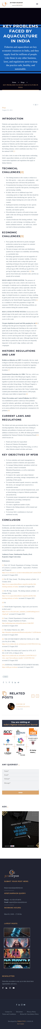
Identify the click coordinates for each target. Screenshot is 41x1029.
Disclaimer (19, 1012)
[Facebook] (3, 682)
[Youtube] (13, 988)
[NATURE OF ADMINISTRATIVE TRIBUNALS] (12, 706)
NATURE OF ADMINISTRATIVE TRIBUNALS (23, 706)
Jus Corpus (20, 1024)
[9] (9, 410)
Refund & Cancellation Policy (29, 1014)
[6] (36, 323)
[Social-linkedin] (6, 988)
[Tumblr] (12, 682)
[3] (22, 236)
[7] (9, 370)
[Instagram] (10, 988)
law (6, 676)
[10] (37, 435)
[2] (22, 172)
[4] (30, 271)
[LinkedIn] (15, 682)
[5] (37, 300)
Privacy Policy (31, 1012)
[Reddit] (18, 682)
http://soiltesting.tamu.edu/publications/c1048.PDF (18, 623)
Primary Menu (37, 3)
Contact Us (8, 1012)
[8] (27, 394)
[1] (14, 151)
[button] (32, 696)
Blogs (4, 107)
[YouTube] (24, 1005)
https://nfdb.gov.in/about (9, 667)
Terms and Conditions (9, 1014)
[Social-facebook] (3, 988)
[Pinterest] (9, 682)
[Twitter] (6, 682)
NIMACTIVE (21, 1021)
